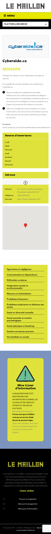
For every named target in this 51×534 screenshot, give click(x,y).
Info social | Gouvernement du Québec (24, 429)
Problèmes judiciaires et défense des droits (25, 306)
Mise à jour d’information (28, 508)
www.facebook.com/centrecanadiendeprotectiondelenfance (26, 127)
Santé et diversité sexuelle (20, 313)
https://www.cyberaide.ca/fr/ (29, 199)
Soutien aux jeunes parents (20, 332)
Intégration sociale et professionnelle (17, 287)
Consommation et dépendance (22, 275)
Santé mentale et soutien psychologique (19, 319)
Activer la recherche (16, 24)
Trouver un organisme (27, 499)
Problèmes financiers (17, 299)
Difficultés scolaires (17, 280)
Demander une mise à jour (22, 411)
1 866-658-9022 (23, 195)
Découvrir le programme (27, 504)
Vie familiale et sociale (18, 337)
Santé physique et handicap (20, 326)
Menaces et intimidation (19, 294)
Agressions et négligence (19, 269)
